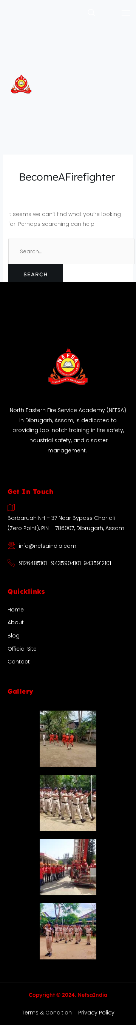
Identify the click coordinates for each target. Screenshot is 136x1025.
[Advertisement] (68, 98)
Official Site (22, 649)
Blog (14, 635)
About (16, 622)
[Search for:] (71, 251)
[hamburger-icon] (125, 13)
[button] (76, 13)
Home (16, 609)
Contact (19, 661)
